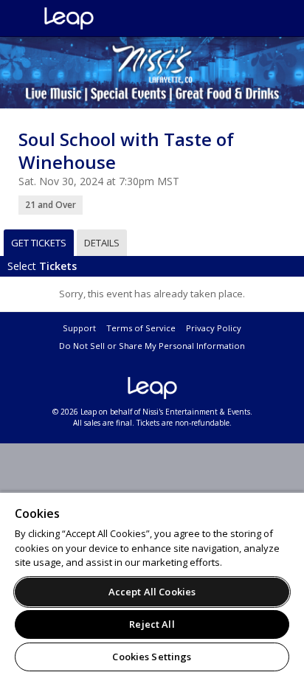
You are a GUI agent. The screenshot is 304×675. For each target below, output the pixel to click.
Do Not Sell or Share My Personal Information (152, 345)
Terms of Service (141, 327)
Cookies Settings (151, 656)
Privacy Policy (213, 327)
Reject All (151, 624)
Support (79, 327)
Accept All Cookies (152, 591)
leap (118, 18)
